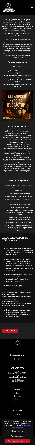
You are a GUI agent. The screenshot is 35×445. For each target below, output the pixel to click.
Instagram (19, 359)
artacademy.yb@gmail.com (17, 377)
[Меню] (32, 7)
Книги (17, 414)
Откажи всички (17, 431)
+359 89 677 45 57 (28, 7)
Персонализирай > (17, 436)
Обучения (17, 411)
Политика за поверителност (21, 426)
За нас (17, 390)
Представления (17, 402)
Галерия (17, 399)
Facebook (15, 359)
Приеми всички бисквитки (17, 441)
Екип (17, 393)
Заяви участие (10, 331)
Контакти (17, 396)
